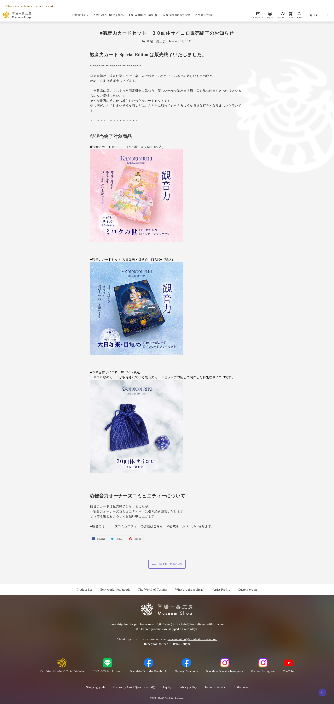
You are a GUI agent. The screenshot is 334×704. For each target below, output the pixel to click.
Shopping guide (95, 687)
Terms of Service (215, 687)
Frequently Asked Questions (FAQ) (134, 687)
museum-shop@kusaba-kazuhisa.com (192, 639)
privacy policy (188, 687)
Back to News (170, 564)
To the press (240, 687)
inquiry (167, 687)
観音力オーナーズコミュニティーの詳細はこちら (127, 526)
